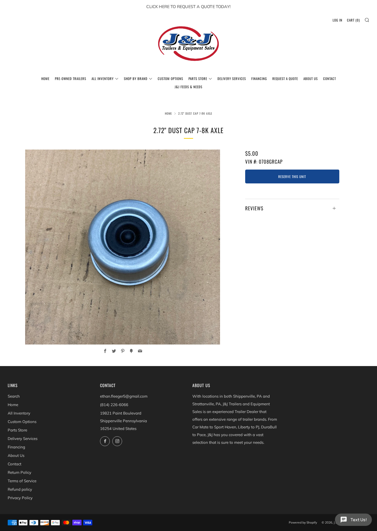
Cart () (353, 20)
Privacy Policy (20, 497)
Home (45, 78)
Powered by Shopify (303, 522)
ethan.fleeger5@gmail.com (123, 396)
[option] (122, 247)
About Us (310, 78)
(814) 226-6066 (114, 404)
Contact (329, 78)
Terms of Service (22, 480)
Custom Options (170, 78)
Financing (259, 78)
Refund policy (20, 489)
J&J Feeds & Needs (188, 86)
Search (14, 396)
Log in (337, 20)
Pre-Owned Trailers (70, 78)
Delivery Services (231, 78)
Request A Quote (285, 78)
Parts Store (197, 78)
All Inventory (103, 78)
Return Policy (19, 472)
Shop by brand (135, 78)
